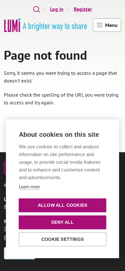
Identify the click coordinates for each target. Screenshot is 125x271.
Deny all (62, 222)
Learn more (29, 186)
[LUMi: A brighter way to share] (45, 25)
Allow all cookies (62, 205)
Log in (56, 9)
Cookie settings (62, 239)
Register (83, 9)
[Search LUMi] (36, 9)
